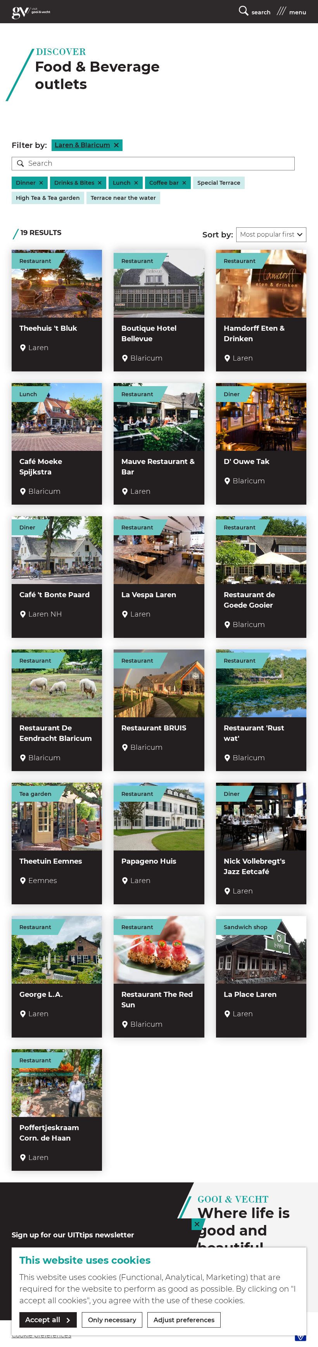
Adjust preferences (184, 1320)
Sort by (217, 234)
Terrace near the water (123, 197)
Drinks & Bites (74, 182)
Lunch (122, 182)
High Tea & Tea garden (48, 197)
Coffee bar (164, 182)
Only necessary (112, 1320)
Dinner (26, 182)
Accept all (42, 1320)
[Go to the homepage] (31, 13)
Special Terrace (218, 182)
